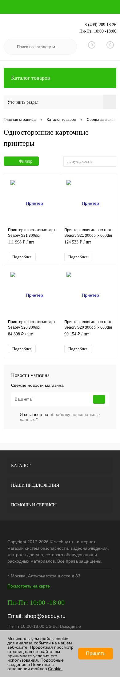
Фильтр (25, 161)
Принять (95, 653)
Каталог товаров (30, 78)
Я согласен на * (60, 417)
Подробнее (22, 257)
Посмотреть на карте (28, 586)
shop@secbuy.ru (45, 616)
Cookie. (55, 668)
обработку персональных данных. (60, 417)
